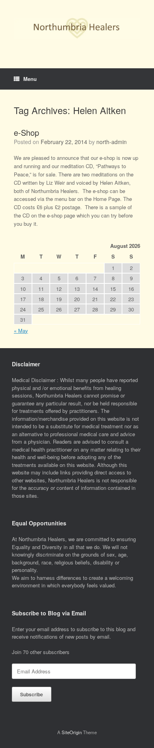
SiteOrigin (72, 732)
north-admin (111, 142)
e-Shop (26, 132)
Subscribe (31, 694)
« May (21, 330)
